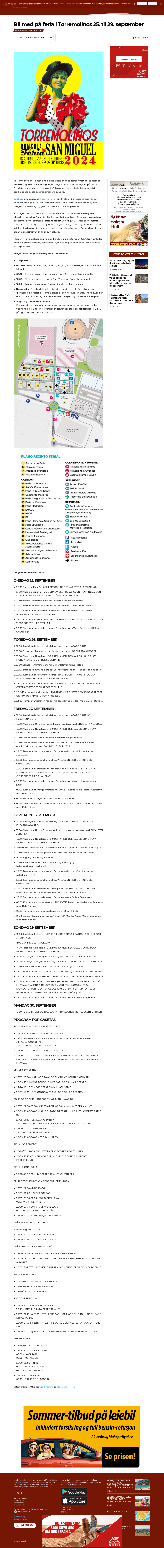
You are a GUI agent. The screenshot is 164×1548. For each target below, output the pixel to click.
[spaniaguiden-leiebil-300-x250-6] (128, 230)
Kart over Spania (117, 1511)
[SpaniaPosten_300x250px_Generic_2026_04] (128, 62)
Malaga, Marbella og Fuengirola (28, 31)
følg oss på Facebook (66, 1387)
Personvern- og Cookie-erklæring (20, 1518)
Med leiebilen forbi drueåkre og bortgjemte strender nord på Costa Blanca (120, 1484)
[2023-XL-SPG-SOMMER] (82, 1435)
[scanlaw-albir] (128, 197)
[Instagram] (18, 1493)
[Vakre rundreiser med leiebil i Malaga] (142, 1530)
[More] (51, 37)
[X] (21, 1493)
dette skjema (30, 1509)
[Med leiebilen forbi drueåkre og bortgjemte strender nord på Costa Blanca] (142, 1484)
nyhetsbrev (21, 1482)
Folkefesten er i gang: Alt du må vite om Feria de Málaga (121, 263)
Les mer (152, 4)
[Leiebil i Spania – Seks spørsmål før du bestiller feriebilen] (142, 1501)
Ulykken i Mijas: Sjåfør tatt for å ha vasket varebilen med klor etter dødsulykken (121, 299)
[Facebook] (14, 1493)
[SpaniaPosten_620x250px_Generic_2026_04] (82, 1547)
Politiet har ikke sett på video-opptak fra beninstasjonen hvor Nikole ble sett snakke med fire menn (120, 280)
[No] (161, 4)
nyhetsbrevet (47, 1387)
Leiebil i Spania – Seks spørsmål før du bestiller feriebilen (119, 1499)
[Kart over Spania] (142, 1516)
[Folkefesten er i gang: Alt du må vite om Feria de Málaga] (141, 264)
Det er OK (142, 4)
